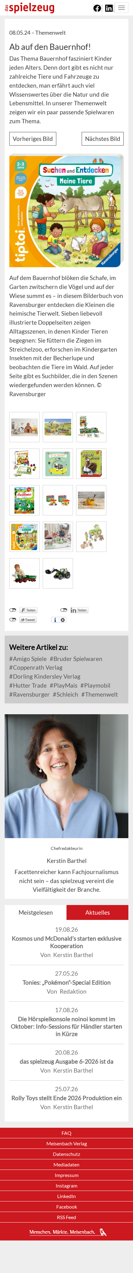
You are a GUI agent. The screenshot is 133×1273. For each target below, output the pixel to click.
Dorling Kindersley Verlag (46, 676)
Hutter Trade (29, 685)
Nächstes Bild (102, 138)
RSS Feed (66, 1217)
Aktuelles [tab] (97, 912)
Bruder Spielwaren (77, 658)
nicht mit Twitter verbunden (12, 620)
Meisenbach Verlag (66, 1143)
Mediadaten (66, 1164)
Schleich (66, 694)
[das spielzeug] (29, 7)
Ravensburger (31, 694)
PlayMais (64, 685)
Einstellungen (62, 620)
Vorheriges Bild (33, 138)
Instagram (66, 1185)
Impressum (67, 1175)
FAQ (66, 1133)
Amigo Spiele (29, 658)
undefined (63, 610)
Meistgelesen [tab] (36, 912)
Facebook (66, 1207)
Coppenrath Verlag (37, 667)
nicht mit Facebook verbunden (12, 610)
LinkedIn (66, 1196)
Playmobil (96, 685)
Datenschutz (66, 1154)
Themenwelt (101, 694)
